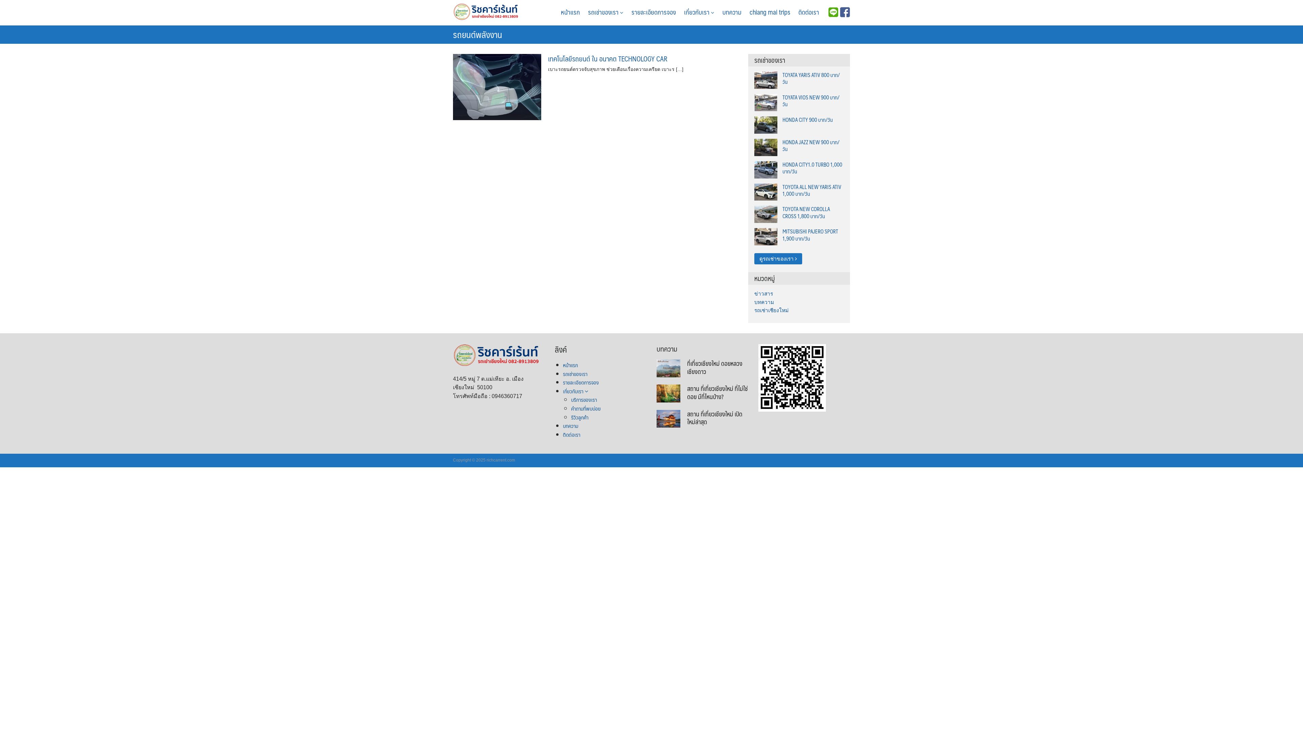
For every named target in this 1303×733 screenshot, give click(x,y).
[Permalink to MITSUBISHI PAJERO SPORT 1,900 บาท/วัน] (765, 236)
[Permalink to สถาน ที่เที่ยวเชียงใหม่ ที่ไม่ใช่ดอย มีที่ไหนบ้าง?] (668, 393)
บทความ (731, 11)
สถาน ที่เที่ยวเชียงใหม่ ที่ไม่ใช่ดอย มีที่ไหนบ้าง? (717, 392)
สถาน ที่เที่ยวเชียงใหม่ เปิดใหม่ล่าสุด (714, 418)
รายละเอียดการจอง (653, 11)
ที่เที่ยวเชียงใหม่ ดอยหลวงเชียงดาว (714, 367)
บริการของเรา (584, 399)
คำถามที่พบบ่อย (586, 408)
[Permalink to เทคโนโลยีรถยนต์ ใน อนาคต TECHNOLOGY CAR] (497, 87)
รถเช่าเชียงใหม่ (771, 310)
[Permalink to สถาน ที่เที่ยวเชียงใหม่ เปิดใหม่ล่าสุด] (668, 418)
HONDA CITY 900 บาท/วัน (807, 119)
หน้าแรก (570, 11)
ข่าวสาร (763, 294)
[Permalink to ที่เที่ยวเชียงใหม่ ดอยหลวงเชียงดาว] (668, 368)
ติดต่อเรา (808, 11)
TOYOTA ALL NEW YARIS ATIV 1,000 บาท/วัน (811, 190)
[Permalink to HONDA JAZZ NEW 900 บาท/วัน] (765, 147)
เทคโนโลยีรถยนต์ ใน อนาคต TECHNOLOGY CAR (607, 58)
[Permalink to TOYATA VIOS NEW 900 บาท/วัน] (765, 102)
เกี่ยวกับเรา (697, 11)
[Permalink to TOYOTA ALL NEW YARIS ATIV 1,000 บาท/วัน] (765, 191)
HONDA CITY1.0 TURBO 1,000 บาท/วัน (812, 168)
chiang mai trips (770, 11)
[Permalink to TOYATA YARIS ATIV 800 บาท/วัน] (765, 79)
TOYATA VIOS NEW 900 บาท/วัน (810, 101)
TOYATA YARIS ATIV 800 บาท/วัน (811, 78)
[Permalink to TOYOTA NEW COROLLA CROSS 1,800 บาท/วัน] (765, 214)
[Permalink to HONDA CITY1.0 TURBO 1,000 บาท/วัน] (765, 169)
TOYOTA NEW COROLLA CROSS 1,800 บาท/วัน (806, 212)
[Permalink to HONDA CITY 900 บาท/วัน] (765, 124)
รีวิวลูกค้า (579, 417)
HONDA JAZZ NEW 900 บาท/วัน (810, 145)
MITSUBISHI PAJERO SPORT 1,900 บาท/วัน (810, 235)
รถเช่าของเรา (604, 11)
